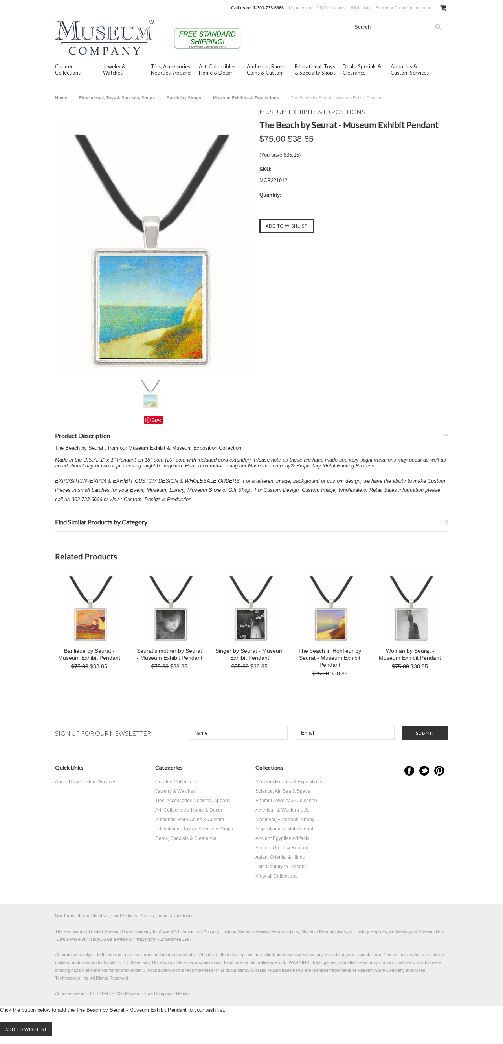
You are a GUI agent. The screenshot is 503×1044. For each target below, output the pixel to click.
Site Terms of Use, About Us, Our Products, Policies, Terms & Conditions (124, 915)
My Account (300, 7)
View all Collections (276, 876)
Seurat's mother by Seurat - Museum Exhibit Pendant (169, 654)
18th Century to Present (280, 866)
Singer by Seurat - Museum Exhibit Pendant (249, 654)
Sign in (382, 7)
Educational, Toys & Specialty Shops (315, 69)
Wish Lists (361, 7)
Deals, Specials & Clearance (362, 69)
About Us (208, 954)
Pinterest (439, 771)
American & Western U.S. (282, 810)
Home (61, 97)
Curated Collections (68, 69)
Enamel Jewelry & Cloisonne (286, 800)
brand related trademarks (279, 970)
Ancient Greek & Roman (281, 848)
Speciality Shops (184, 97)
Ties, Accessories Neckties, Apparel (171, 69)
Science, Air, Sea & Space (282, 791)
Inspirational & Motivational (284, 829)
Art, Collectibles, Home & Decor (218, 69)
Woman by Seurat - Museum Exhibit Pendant (410, 654)
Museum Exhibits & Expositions (246, 97)
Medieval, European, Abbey (284, 819)
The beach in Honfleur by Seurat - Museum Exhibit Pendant (329, 658)
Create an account (412, 7)
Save (157, 420)
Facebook (409, 771)
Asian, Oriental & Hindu (280, 857)
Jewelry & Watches (114, 69)
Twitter (424, 771)
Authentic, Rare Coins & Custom (265, 69)
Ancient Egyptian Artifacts (282, 838)
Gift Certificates (331, 7)
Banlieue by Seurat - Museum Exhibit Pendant (89, 654)
